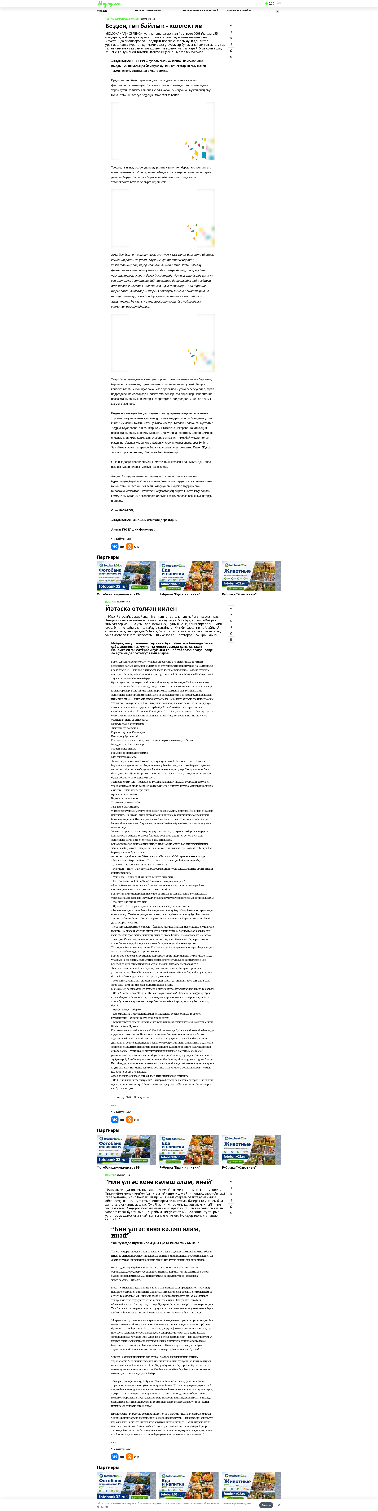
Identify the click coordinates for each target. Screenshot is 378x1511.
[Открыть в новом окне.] (117, 546)
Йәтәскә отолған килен (148, 10)
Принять (266, 1505)
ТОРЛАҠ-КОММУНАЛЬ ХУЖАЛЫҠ (122, 19)
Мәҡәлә (102, 10)
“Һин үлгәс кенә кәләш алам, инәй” (200, 10)
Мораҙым (108, 3)
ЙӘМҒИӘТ (110, 602)
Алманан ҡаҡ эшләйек (239, 10)
